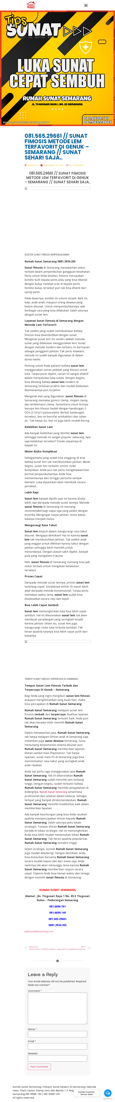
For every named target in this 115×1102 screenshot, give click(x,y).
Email (32, 1041)
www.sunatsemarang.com (39, 931)
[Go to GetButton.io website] (108, 1099)
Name (32, 1029)
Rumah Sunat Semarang (53, 792)
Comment (35, 991)
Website (33, 1053)
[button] (85, 5)
